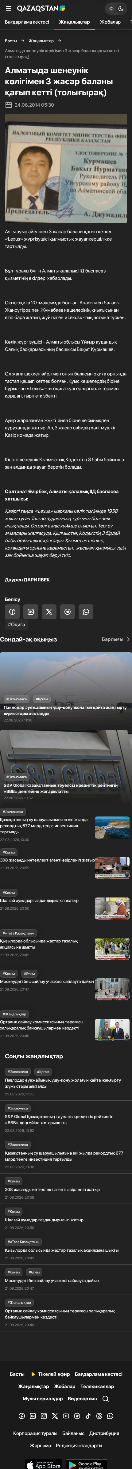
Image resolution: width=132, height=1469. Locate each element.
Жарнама (40, 1445)
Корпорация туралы (35, 1433)
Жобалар (110, 22)
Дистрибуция (104, 1433)
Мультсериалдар (43, 1399)
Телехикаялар (97, 1386)
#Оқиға (16, 624)
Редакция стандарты (79, 1445)
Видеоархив (82, 1399)
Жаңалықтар (74, 22)
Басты (11, 40)
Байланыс (73, 1433)
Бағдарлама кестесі (27, 22)
